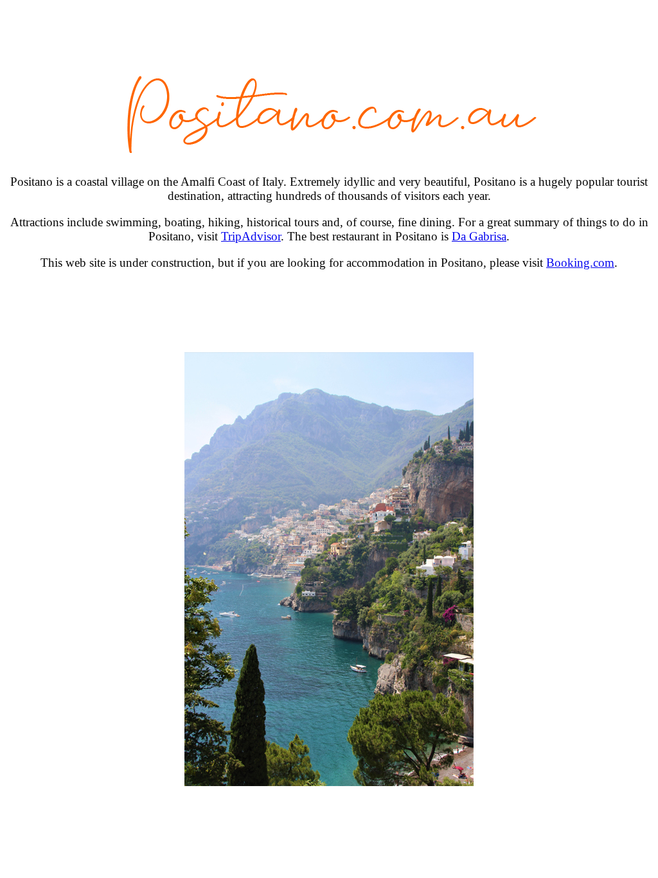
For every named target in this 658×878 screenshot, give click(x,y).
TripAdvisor (251, 236)
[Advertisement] (329, 311)
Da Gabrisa (479, 236)
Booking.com (580, 262)
